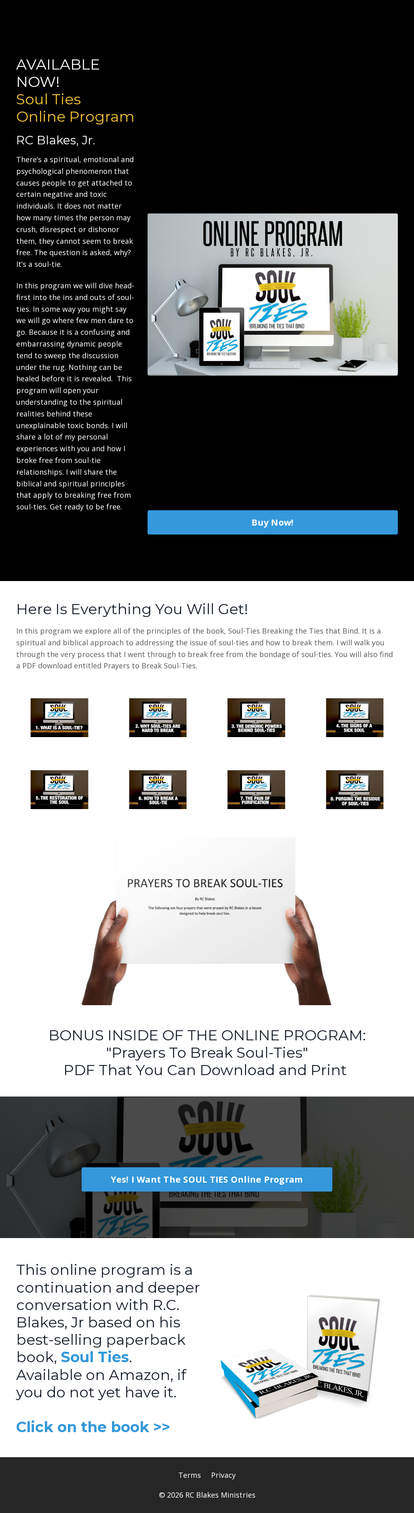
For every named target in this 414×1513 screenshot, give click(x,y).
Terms (189, 1475)
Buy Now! (272, 522)
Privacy (223, 1475)
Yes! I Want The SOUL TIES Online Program (207, 1179)
